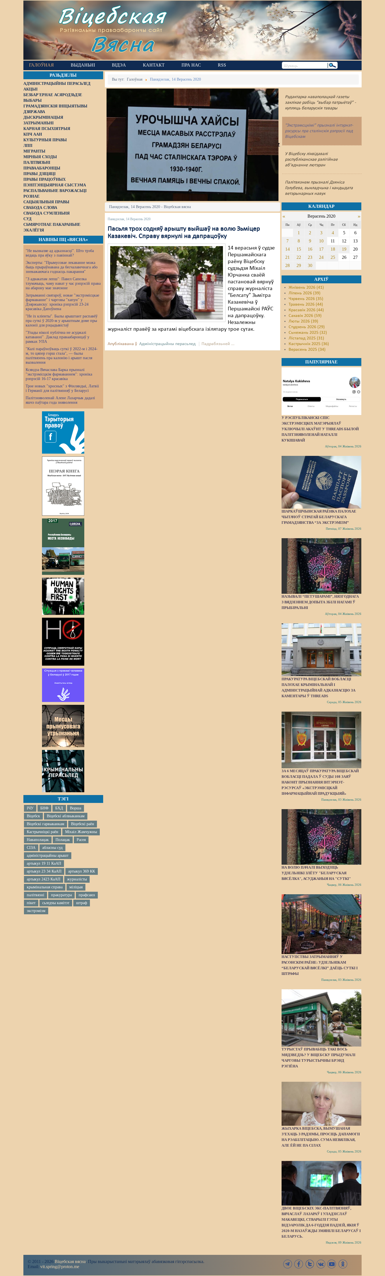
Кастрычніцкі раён (42, 832)
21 (287, 257)
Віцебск (33, 816)
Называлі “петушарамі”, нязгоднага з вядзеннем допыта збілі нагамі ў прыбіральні (320, 602)
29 (299, 265)
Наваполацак (38, 840)
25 (333, 257)
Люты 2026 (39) (303, 321)
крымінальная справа (45, 887)
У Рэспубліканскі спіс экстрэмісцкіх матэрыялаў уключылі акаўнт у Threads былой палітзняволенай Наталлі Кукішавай (320, 429)
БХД (59, 808)
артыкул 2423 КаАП (43, 879)
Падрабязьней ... (218, 344)
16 (310, 249)
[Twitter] (310, 1264)
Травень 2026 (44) (306, 304)
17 (321, 249)
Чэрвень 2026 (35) (306, 299)
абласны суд (52, 847)
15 (299, 249)
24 (321, 257)
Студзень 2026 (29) (307, 327)
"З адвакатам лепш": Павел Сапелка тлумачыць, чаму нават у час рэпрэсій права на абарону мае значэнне (63, 283)
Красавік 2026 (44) (306, 310)
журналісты (77, 879)
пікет (31, 903)
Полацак (63, 840)
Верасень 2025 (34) (307, 349)
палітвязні (35, 895)
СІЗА (31, 847)
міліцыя (76, 887)
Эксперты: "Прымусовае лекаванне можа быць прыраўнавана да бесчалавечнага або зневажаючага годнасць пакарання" (62, 267)
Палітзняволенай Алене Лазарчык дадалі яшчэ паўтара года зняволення (60, 400)
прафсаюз (87, 895)
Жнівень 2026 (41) (306, 287)
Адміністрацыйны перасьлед (167, 344)
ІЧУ (30, 808)
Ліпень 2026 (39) (304, 293)
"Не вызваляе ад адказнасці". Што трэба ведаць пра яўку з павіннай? (60, 253)
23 (310, 257)
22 (299, 257)
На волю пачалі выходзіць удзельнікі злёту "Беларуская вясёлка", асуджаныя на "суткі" (316, 873)
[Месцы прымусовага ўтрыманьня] (63, 726)
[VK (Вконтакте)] (321, 1264)
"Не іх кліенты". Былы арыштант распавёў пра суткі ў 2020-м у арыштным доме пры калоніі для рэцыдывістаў (62, 320)
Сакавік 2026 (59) (305, 316)
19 (344, 249)
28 (287, 265)
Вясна (122, 43)
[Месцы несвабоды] (63, 546)
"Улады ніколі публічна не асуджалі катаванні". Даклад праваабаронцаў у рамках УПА (57, 337)
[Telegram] (288, 1264)
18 (333, 249)
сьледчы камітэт (55, 903)
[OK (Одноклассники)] (343, 1264)
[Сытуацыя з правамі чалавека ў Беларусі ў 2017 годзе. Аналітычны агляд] (63, 685)
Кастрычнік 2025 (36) (309, 344)
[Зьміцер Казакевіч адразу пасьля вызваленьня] (166, 283)
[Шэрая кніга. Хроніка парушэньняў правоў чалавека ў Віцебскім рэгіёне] (63, 486)
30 (310, 265)
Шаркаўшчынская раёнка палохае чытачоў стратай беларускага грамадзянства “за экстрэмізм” (319, 517)
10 (321, 241)
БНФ (44, 808)
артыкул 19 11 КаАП (44, 863)
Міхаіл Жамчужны (81, 832)
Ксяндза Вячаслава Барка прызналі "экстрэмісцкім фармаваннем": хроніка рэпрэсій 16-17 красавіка (59, 374)
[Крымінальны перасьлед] (63, 771)
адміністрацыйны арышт (47, 855)
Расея (81, 840)
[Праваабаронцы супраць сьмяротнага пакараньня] (63, 641)
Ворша (75, 808)
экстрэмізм (36, 911)
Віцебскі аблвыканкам (66, 816)
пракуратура (61, 895)
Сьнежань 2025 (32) (308, 332)
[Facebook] (299, 1264)
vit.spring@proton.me (59, 1266)
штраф (81, 903)
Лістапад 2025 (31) (306, 338)
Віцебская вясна (70, 1261)
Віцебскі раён (82, 824)
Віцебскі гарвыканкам (45, 824)
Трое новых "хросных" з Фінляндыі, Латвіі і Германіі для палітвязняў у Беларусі (62, 388)
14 (287, 249)
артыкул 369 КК (81, 871)
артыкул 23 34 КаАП (44, 871)
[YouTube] (332, 1264)
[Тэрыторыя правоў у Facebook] (63, 432)
